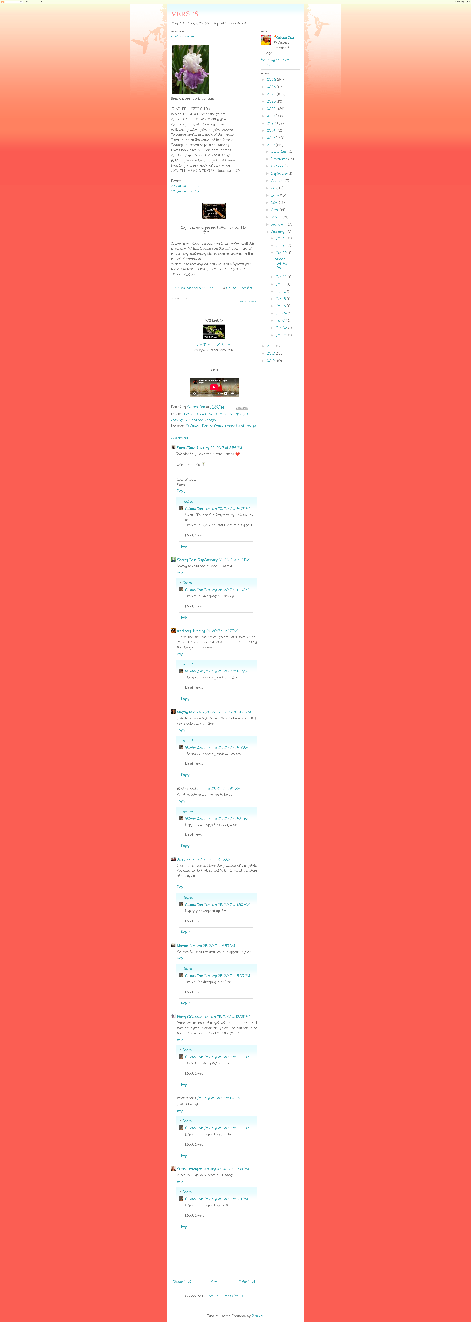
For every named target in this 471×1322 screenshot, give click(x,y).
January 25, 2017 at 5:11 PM (226, 1199)
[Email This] (237, 408)
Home (214, 1281)
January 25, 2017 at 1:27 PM (219, 1098)
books (201, 414)
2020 (272, 123)
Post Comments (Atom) (225, 1296)
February (279, 224)
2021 (271, 116)
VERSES (184, 14)
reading (177, 420)
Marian (182, 945)
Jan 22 (282, 277)
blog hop (188, 414)
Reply (181, 491)
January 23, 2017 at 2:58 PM (219, 447)
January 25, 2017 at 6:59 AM (212, 945)
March (277, 217)
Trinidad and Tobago (200, 420)
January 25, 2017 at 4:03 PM (226, 1169)
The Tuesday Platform (214, 344)
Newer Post (182, 1281)
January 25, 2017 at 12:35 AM (207, 859)
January (278, 231)
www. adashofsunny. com (196, 288)
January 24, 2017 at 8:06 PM (227, 712)
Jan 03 (282, 328)
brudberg (184, 631)
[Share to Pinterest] (246, 408)
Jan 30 (282, 238)
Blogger (258, 1316)
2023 (272, 101)
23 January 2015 (185, 186)
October (278, 166)
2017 (271, 145)
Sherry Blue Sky (190, 560)
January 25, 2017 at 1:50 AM (226, 818)
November (279, 159)
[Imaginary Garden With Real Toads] (214, 339)
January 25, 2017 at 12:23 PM (226, 1016)
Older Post (247, 1281)
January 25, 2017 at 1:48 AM (226, 590)
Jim (180, 859)
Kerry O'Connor (189, 1016)
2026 (272, 79)
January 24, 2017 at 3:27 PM (215, 631)
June (275, 195)
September (280, 173)
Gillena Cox (194, 508)
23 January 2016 (185, 191)
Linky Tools (243, 301)
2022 (272, 108)
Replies (188, 501)
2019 (271, 130)
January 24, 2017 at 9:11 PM (219, 788)
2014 (271, 360)
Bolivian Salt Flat (239, 288)
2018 (271, 138)
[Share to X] (242, 408)
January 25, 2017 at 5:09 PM (227, 975)
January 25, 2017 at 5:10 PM (226, 1057)
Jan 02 (282, 335)
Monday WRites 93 (281, 263)
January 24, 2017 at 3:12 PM (226, 560)
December (279, 151)
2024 (272, 94)
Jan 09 (282, 313)
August (277, 180)
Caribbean (215, 414)
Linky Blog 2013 (252, 301)
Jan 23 (282, 252)
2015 (271, 353)
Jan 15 (281, 298)
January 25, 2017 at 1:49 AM (226, 671)
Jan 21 (281, 284)
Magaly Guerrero (190, 712)
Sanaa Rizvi (186, 447)
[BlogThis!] (239, 408)
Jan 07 (282, 320)
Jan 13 (281, 306)
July (275, 188)
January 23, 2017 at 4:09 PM (227, 508)
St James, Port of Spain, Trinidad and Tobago (221, 426)
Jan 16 (281, 291)
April (275, 210)
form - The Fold (237, 414)
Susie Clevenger (189, 1169)
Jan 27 (282, 245)
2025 (272, 87)
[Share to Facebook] (244, 408)
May (275, 202)
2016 (271, 346)
